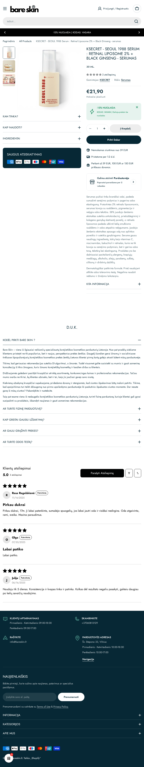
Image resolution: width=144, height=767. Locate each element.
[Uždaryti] (137, 107)
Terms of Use (43, 706)
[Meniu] (5, 8)
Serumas (125, 80)
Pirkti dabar (113, 139)
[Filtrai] (129, 473)
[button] (5, 32)
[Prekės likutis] (133, 182)
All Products (25, 41)
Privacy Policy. (60, 706)
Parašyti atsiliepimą (102, 473)
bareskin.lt (17, 758)
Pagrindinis (9, 41)
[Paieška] (136, 21)
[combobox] (72, 21)
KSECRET (105, 80)
